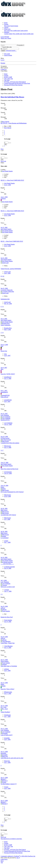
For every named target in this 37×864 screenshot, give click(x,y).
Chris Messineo (8, 646)
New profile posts (15, 30)
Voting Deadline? (5, 712)
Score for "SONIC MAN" (8, 374)
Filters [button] (2, 162)
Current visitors (8, 33)
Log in (2, 60)
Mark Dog (7, 761)
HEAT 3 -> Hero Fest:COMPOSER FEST (12, 211)
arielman (6, 669)
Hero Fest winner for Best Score (9, 469)
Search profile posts (28, 33)
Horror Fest (4, 351)
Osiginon (3, 198)
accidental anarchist (9, 566)
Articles (6, 27)
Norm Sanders (8, 620)
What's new (7, 29)
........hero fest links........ (7, 563)
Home (5, 22)
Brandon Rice (8, 328)
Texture (6, 787)
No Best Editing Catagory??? (9, 784)
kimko (2, 684)
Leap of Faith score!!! (6, 735)
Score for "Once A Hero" (7, 689)
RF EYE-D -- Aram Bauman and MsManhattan (14, 123)
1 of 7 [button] (2, 150)
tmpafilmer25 (7, 377)
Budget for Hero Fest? (7, 617)
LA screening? (5, 538)
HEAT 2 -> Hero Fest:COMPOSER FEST (12, 180)
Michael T (3, 779)
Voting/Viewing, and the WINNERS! (11, 268)
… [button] (5, 135)
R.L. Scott (3, 707)
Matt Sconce (7, 446)
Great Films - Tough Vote (8, 643)
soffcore (3, 608)
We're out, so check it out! (8, 586)
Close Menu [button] (4, 71)
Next (2, 149)
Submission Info (5, 299)
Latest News (4, 859)
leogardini (7, 738)
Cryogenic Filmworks (7, 290)
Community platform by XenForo (18, 856)
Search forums (14, 26)
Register (3, 63)
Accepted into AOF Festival (8, 515)
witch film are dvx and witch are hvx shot (12, 758)
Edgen (2, 487)
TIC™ (18, 857)
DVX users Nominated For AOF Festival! (12, 492)
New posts (7, 26)
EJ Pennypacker (5, 438)
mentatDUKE (8, 400)
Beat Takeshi (7, 127)
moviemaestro (8, 472)
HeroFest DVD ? (5, 420)
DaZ (2, 346)
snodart (6, 541)
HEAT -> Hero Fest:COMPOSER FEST (12, 241)
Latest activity (24, 30)
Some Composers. (6, 325)
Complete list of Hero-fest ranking (10, 443)
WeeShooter (7, 715)
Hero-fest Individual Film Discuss (12, 97)
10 (3, 276)
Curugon (6, 589)
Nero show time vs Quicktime (9, 666)
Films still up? (4, 397)
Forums (6, 24)
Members (6, 32)
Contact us (3, 69)
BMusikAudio (8, 692)
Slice (5, 354)
